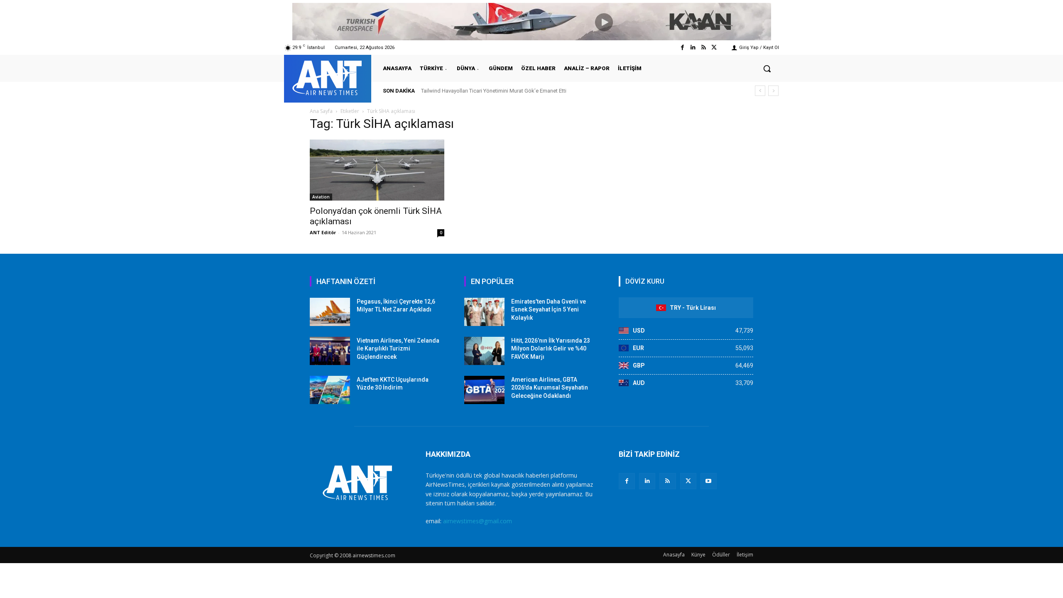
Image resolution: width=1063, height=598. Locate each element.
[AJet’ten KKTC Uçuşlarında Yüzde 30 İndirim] (330, 390)
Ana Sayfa (321, 111)
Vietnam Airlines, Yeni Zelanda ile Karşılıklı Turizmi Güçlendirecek (398, 348)
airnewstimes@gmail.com (477, 521)
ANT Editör (323, 232)
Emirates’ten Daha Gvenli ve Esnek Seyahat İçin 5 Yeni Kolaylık (548, 309)
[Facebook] (682, 47)
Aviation (321, 197)
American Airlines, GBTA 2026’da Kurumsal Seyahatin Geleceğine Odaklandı (549, 387)
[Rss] (703, 47)
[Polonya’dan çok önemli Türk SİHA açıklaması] (377, 170)
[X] (688, 481)
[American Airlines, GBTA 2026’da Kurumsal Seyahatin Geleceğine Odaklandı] (484, 390)
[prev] (760, 91)
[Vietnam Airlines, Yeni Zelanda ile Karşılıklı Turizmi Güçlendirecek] (330, 351)
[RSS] (667, 481)
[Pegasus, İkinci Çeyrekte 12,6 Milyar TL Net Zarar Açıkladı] (330, 312)
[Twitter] (714, 47)
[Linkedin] (693, 47)
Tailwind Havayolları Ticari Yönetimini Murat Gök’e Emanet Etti (493, 91)
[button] (767, 68)
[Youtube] (709, 481)
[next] (773, 91)
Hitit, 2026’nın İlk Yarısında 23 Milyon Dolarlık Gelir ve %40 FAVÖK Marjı (550, 348)
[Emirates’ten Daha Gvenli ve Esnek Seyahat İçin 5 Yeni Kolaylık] (484, 312)
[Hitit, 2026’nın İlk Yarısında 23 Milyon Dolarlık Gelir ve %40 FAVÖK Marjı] (484, 351)
